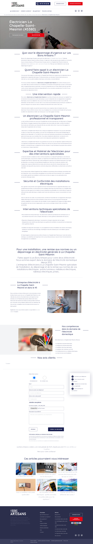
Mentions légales (33, 540)
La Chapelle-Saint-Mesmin (56, 58)
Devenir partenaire (44, 527)
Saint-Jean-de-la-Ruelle (41, 64)
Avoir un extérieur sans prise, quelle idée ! (25, 493)
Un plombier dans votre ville (61, 519)
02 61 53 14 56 (36, 35)
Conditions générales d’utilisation (44, 540)
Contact (42, 532)
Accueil (5, 14)
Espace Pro (57, 514)
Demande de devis (17, 35)
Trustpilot (8, 363)
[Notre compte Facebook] (79, 11)
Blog (41, 521)
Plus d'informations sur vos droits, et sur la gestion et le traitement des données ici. (44, 440)
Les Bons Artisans (16, 540)
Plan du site (66, 540)
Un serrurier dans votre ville (61, 529)
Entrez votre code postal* (35, 396)
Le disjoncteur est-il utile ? (25, 476)
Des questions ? (37, 11)
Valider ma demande (56, 429)
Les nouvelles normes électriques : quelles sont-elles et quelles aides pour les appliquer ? (46, 495)
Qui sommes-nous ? (14, 11)
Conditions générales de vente (56, 540)
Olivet (48, 64)
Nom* (30, 384)
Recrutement (58, 516)
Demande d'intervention (75, 3)
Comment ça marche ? (26, 11)
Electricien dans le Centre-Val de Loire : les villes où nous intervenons (24, 14)
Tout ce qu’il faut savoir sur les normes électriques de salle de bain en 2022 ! (67, 474)
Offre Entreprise (43, 525)
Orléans (28, 64)
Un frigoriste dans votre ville (61, 533)
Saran (33, 64)
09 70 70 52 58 (44, 3)
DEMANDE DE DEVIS (60, 3)
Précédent (33, 429)
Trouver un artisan (47, 11)
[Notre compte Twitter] (82, 11)
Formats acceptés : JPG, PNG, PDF (37, 405)
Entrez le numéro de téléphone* (36, 390)
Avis (41, 530)
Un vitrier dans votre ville (60, 531)
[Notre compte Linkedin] (76, 11)
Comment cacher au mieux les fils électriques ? (46, 475)
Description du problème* (35, 411)
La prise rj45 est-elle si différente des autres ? (67, 493)
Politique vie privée (33, 542)
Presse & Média (43, 523)
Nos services (58, 535)
